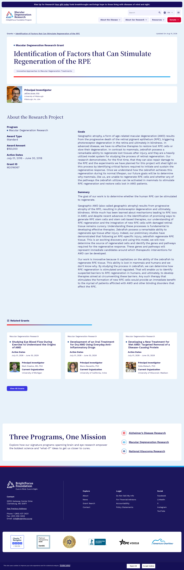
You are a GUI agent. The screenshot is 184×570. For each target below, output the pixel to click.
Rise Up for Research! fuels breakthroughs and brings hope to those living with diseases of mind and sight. (92, 4)
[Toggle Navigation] (178, 13)
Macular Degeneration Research (149, 442)
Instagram (162, 507)
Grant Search (89, 503)
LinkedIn (161, 499)
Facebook (161, 496)
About (85, 496)
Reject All (133, 566)
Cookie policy (65, 565)
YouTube (161, 511)
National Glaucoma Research (147, 451)
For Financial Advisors (126, 499)
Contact (86, 507)
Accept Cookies (148, 566)
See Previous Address (17, 508)
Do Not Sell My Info (125, 496)
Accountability (122, 503)
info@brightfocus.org (22, 518)
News (85, 499)
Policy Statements (124, 507)
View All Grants (17, 388)
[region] (92, 566)
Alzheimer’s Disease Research (147, 432)
